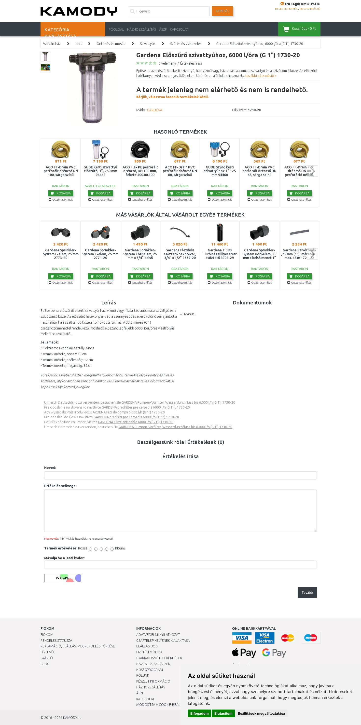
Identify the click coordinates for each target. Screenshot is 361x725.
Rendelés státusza (56, 641)
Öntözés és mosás (111, 44)
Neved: (50, 468)
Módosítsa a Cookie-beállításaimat (167, 705)
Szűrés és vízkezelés (186, 44)
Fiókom (47, 635)
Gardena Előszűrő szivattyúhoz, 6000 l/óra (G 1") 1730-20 (259, 44)
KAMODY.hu (72, 718)
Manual (189, 314)
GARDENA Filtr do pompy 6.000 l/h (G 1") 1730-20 (127, 412)
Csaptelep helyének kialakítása (163, 641)
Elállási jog (147, 646)
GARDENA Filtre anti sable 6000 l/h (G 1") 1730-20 (135, 422)
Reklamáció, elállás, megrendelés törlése (78, 646)
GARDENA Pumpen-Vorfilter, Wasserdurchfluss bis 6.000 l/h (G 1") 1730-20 (178, 402)
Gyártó (47, 658)
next (312, 171)
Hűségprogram (149, 670)
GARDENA (154, 110)
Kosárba (63, 193)
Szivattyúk (147, 44)
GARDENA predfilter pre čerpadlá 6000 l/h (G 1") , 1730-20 (146, 407)
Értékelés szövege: (60, 486)
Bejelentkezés (286, 8)
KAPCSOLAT (179, 29)
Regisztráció (310, 8)
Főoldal (116, 29)
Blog (45, 664)
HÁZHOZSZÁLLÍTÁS (141, 29)
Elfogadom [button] (199, 713)
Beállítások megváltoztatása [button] (261, 713)
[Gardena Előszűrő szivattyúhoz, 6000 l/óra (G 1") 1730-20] (92, 87)
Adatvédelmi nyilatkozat (158, 635)
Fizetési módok (149, 652)
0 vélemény (167, 63)
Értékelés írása (191, 63)
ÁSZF (163, 29)
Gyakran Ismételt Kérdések (159, 658)
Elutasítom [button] (223, 713)
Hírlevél (48, 652)
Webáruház (52, 44)
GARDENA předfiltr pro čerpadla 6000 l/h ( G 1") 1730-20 (136, 417)
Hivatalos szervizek (153, 664)
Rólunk (142, 675)
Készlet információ (153, 681)
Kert (78, 44)
